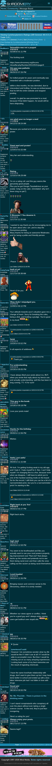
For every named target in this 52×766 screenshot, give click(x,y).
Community (13, 9)
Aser (3, 171)
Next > (28, 44)
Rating (30, 40)
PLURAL (5, 145)
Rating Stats (33, 42)
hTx (3, 119)
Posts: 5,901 (4, 138)
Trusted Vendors (41, 16)
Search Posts (26, 16)
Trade (20, 40)
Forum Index (12, 16)
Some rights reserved (40, 760)
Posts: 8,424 (4, 64)
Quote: (16, 644)
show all (34, 44)
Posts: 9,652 (4, 330)
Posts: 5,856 (4, 351)
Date (41, 40)
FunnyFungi (4, 270)
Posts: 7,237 (4, 392)
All (8, 40)
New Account (31, 14)
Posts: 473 (3, 246)
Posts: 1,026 (4, 565)
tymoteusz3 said (18, 649)
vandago (5, 719)
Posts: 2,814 (4, 191)
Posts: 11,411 (4, 479)
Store (27, 19)
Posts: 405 (3, 527)
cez (3, 339)
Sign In (20, 14)
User (36, 40)
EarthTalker (4, 505)
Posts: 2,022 (4, 655)
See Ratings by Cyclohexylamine (13, 42)
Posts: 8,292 (4, 87)
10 (24, 44)
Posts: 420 (3, 422)
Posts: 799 (3, 290)
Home (3, 9)
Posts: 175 (3, 453)
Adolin (4, 67)
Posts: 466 (3, 707)
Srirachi (5, 457)
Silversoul (4, 575)
